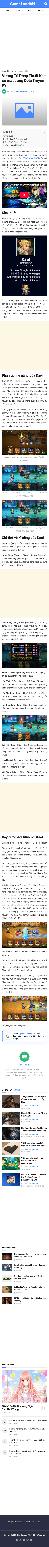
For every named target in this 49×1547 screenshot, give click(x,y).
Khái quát (9, 136)
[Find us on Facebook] (17, 1540)
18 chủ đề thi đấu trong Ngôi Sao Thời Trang (17, 1408)
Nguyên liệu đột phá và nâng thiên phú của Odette (28, 1420)
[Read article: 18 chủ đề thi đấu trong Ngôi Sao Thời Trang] (24, 1386)
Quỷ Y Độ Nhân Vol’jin (29, 158)
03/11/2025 (26, 1122)
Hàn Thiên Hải (21, 91)
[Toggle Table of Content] (41, 132)
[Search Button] (45, 4)
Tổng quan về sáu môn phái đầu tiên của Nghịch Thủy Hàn (33, 1099)
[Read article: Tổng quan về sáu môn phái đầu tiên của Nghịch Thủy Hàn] (11, 1101)
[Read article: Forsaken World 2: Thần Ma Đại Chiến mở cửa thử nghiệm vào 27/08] (11, 1179)
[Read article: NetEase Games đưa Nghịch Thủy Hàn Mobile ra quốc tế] (11, 1133)
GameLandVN (22, 4)
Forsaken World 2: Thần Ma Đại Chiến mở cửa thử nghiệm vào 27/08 (33, 1177)
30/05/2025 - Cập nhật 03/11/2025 (33, 1137)
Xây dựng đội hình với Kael (15, 145)
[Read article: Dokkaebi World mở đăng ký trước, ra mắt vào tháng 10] (7, 1289)
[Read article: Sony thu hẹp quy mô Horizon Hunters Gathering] (7, 1267)
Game (8, 11)
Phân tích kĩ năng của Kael (16, 139)
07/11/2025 (26, 1108)
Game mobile (23, 71)
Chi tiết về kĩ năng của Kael (16, 142)
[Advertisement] (24, 41)
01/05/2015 (35, 91)
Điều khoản (19, 1522)
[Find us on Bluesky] (28, 1540)
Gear (29, 11)
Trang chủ (5, 71)
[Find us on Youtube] (24, 1540)
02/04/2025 (26, 1152)
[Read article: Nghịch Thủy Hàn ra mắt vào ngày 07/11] (11, 1118)
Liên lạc (39, 1522)
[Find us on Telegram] (20, 1540)
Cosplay (40, 11)
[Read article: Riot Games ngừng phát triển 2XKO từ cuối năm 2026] (7, 1278)
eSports (19, 11)
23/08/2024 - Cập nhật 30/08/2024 (33, 1186)
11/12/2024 (26, 1169)
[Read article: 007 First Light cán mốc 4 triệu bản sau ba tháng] (7, 1300)
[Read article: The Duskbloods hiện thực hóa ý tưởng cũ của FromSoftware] (7, 1256)
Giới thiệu (9, 1522)
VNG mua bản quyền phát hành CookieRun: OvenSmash (32, 1161)
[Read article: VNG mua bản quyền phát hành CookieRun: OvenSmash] (11, 1163)
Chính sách (30, 1522)
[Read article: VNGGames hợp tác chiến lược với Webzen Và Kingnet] (11, 1148)
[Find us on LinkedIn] (31, 1540)
